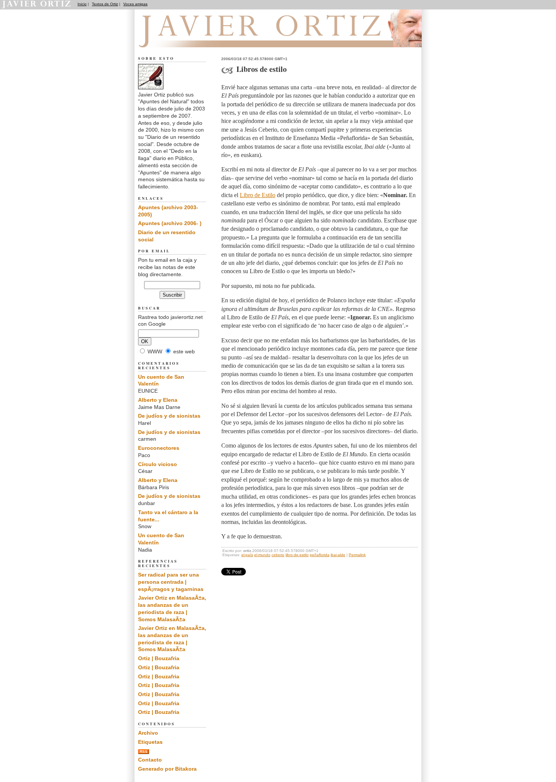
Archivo (148, 733)
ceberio (278, 555)
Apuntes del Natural (180, 38)
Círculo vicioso (157, 464)
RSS (144, 751)
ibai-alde (338, 555)
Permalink (357, 555)
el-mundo (262, 555)
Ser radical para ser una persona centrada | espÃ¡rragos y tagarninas (170, 582)
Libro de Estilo (257, 195)
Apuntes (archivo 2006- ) (170, 223)
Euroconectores (158, 448)
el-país (247, 555)
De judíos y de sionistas (169, 416)
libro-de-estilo (297, 555)
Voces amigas (135, 4)
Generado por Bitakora (167, 769)
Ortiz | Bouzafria (158, 658)
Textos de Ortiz (105, 4)
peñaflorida (319, 555)
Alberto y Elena (157, 400)
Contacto (150, 760)
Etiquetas (150, 742)
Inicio (82, 4)
